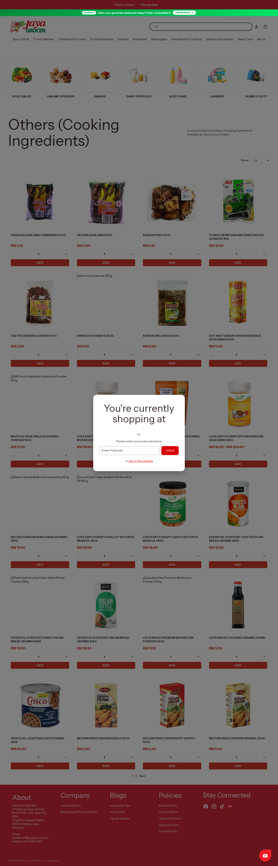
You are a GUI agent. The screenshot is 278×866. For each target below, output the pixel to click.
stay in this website (141, 461)
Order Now (182, 12)
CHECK (170, 450)
